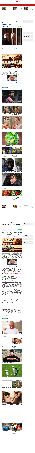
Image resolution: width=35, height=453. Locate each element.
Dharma (25, 4)
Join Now (20, 26)
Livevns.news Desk (4, 24)
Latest (25, 39)
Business (18, 4)
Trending (25, 21)
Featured (25, 235)
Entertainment (21, 4)
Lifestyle (28, 4)
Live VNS (3, 227)
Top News (6, 4)
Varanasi (9, 4)
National (11, 4)
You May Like (26, 36)
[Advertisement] (17, 15)
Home (2, 4)
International (14, 4)
